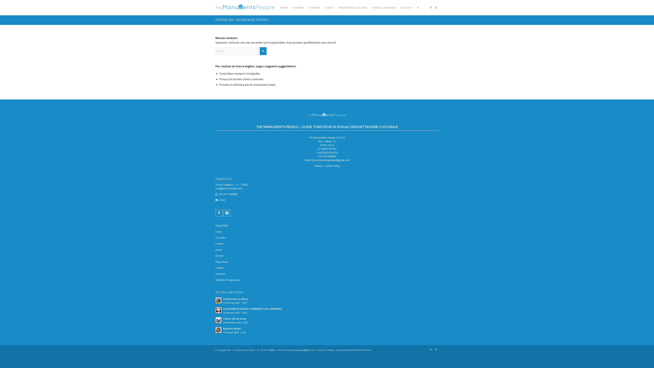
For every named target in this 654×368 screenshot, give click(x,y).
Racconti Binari (232, 328)
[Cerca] (418, 7)
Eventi (218, 249)
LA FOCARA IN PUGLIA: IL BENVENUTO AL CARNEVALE (252, 308)
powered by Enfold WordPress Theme (354, 350)
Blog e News (221, 261)
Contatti (219, 267)
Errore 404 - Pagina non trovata (241, 19)
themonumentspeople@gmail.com (331, 160)
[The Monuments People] (245, 8)
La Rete (219, 243)
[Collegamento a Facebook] (430, 7)
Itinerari (219, 255)
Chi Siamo (220, 237)
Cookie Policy (332, 165)
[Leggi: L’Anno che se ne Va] (218, 320)
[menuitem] (284, 7)
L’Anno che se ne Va (234, 318)
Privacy (318, 165)
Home (218, 231)
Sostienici (220, 273)
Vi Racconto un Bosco (235, 299)
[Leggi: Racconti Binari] (218, 330)
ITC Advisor (330, 350)
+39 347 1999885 (227, 194)
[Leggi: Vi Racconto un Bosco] (218, 300)
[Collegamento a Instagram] (436, 7)
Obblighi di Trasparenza (227, 279)
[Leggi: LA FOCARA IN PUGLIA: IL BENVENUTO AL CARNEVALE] (218, 310)
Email (222, 200)
